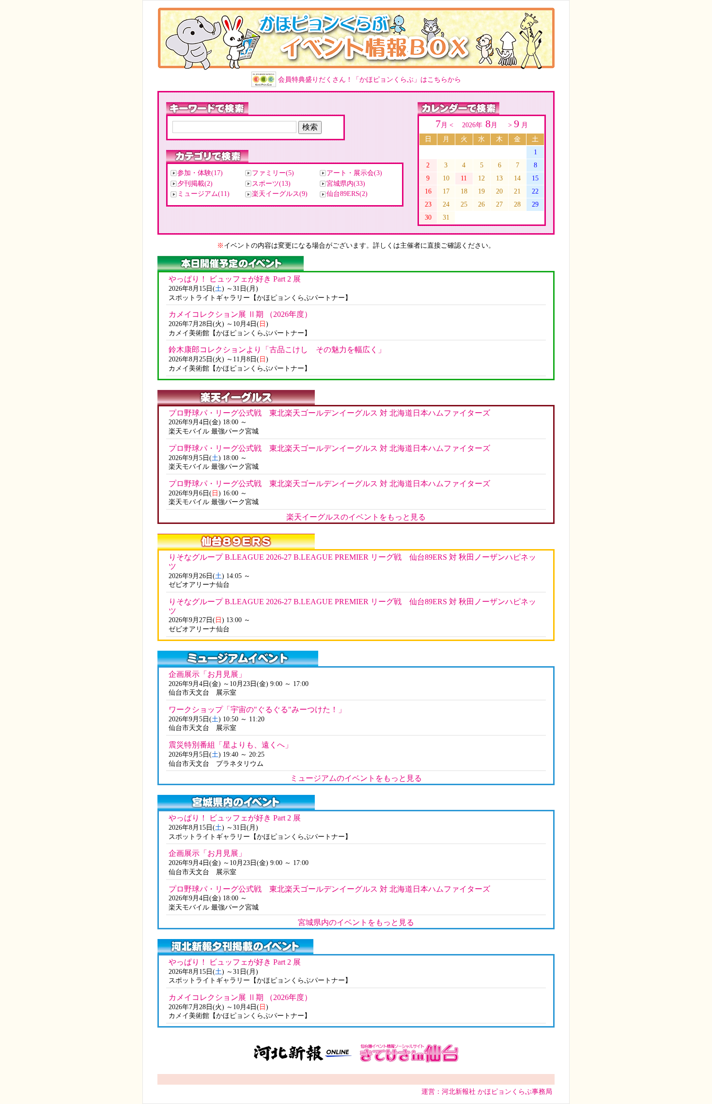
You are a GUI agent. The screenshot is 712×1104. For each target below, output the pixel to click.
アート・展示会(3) (354, 173)
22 (535, 191)
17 (446, 191)
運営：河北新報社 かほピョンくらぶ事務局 (486, 1091)
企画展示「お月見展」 (207, 674)
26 (481, 204)
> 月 (517, 125)
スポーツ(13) (271, 183)
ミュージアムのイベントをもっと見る (356, 778)
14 (517, 178)
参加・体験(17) (200, 173)
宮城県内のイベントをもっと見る (356, 922)
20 (499, 191)
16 (428, 191)
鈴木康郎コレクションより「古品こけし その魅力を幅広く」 (277, 349)
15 (535, 178)
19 (481, 191)
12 (481, 178)
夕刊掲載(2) (195, 183)
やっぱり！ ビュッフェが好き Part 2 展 (235, 279)
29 (535, 204)
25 (464, 204)
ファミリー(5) (273, 173)
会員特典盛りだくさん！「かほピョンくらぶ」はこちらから (369, 79)
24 (446, 204)
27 (499, 204)
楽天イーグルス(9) (280, 193)
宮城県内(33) (345, 183)
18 (464, 191)
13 (499, 178)
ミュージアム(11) (203, 193)
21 (517, 191)
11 (464, 178)
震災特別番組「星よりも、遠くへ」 (231, 745)
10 (446, 178)
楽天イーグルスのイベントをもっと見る (356, 517)
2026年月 (480, 125)
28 (517, 204)
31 (446, 217)
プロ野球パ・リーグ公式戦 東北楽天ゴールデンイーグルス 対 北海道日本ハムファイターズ (329, 413)
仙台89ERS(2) (347, 193)
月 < (445, 125)
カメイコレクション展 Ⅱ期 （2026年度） (240, 314)
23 (428, 204)
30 (428, 217)
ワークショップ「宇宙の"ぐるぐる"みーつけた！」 (257, 709)
